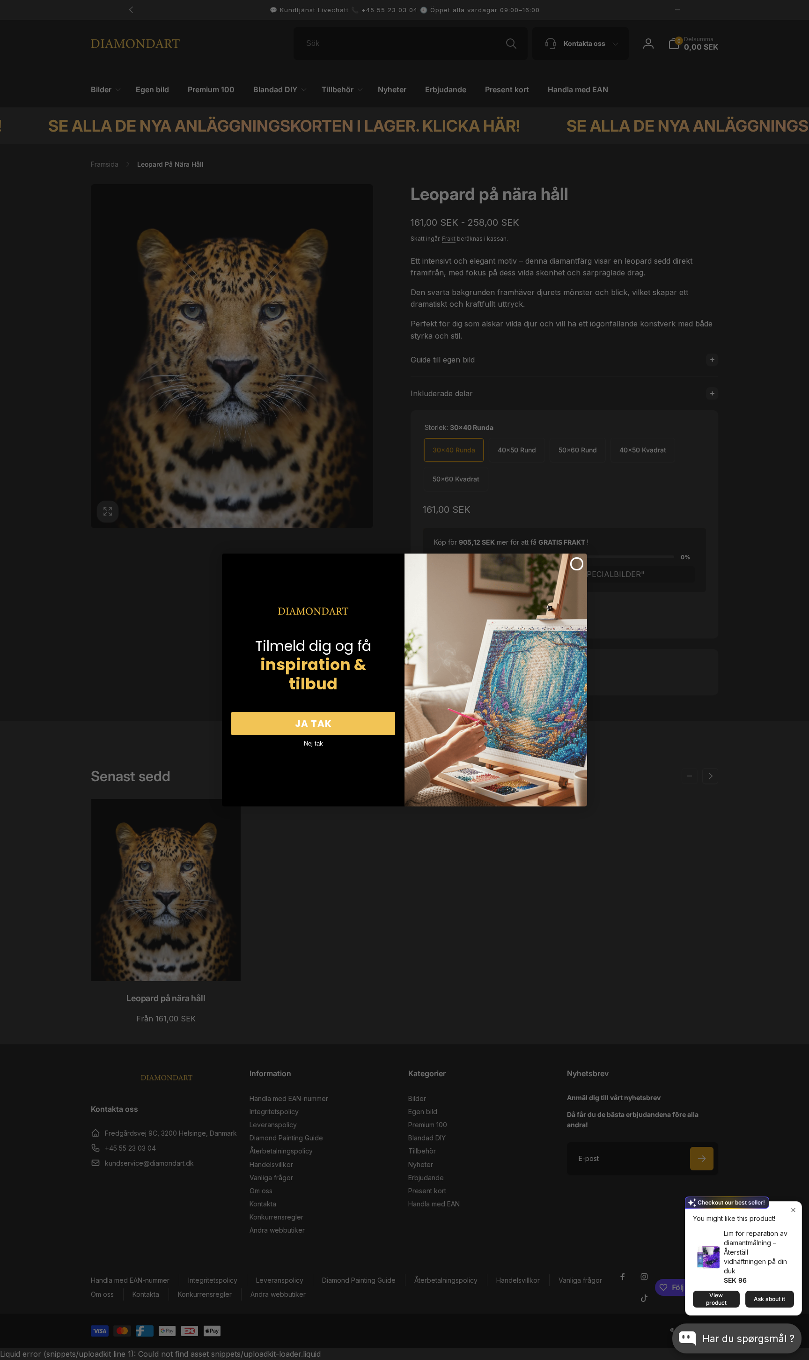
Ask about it (769, 1298)
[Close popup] (793, 1210)
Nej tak (313, 743)
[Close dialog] (576, 563)
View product (716, 1299)
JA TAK (313, 723)
